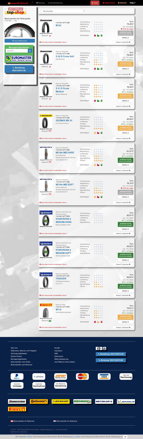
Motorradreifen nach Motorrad (21, 364)
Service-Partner (16, 356)
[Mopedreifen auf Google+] (100, 348)
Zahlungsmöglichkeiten (19, 353)
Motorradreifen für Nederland (66, 421)
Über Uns (14, 348)
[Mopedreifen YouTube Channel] (104, 348)
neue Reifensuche (20, 41)
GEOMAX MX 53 (64, 120)
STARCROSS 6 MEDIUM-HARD (64, 220)
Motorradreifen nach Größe (20, 362)
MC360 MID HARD (65, 152)
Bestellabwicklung (56, 3)
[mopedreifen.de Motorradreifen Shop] (20, 3)
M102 (58, 25)
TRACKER (61, 278)
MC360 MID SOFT (65, 184)
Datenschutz (58, 356)
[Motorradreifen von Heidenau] (82, 401)
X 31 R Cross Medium (62, 90)
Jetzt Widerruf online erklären (64, 362)
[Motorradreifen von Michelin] (126, 401)
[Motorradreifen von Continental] (38, 401)
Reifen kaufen (125, 33)
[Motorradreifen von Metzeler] (104, 401)
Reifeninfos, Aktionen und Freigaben (24, 350)
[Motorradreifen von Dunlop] (60, 401)
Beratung (41, 3)
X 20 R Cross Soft (65, 56)
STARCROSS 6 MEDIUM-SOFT (63, 251)
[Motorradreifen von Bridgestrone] (17, 401)
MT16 (58, 309)
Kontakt (57, 348)
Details (125, 38)
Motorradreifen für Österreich (23, 421)
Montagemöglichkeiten (19, 359)
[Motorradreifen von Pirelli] (17, 409)
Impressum (58, 350)
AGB (56, 353)
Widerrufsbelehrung (61, 359)
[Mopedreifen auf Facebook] (97, 348)
